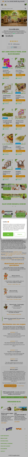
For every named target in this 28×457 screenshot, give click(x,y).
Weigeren (20, 234)
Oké (8, 234)
